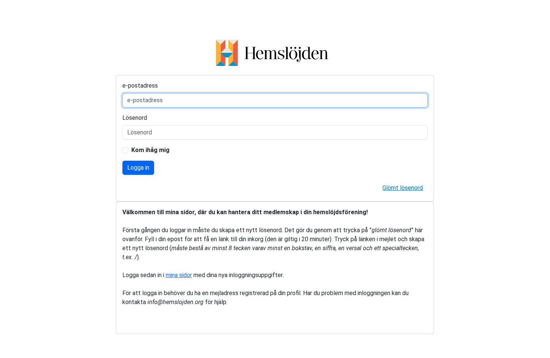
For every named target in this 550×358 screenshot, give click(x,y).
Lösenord (134, 117)
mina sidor (179, 275)
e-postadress (140, 85)
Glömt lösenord (402, 187)
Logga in (138, 167)
